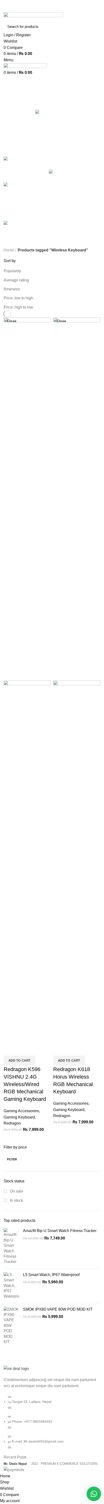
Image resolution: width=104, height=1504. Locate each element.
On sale (16, 1191)
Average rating (16, 280)
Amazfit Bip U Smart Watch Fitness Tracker (60, 1231)
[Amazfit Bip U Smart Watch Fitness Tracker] (11, 1246)
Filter (12, 1159)
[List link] (52, 1407)
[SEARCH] (94, 26)
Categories (17, 105)
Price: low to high (18, 298)
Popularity (12, 271)
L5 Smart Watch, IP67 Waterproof (51, 1275)
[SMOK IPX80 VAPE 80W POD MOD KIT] (11, 1326)
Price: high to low (18, 307)
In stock (16, 1200)
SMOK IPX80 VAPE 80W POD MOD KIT (58, 1309)
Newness (12, 289)
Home (9, 250)
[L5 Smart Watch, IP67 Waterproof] (11, 1285)
